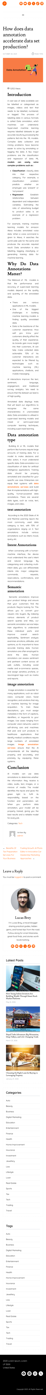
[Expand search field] (4, 3)
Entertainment (12, 1128)
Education (10, 1122)
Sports (9, 1188)
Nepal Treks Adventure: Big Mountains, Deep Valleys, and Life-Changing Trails (22, 1035)
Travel (9, 1210)
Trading (9, 1205)
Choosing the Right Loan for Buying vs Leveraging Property (22, 1074)
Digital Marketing (13, 1117)
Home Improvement (15, 1144)
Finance (9, 1133)
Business (10, 1111)
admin (20, 835)
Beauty (9, 1106)
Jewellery (10, 1161)
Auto (8, 1100)
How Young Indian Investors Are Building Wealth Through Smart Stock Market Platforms (21, 996)
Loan (8, 1177)
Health (9, 1139)
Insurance (10, 1150)
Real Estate (11, 1183)
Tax (7, 1194)
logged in (19, 877)
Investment (11, 1155)
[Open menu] (23, 14)
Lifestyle (9, 1172)
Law (8, 1166)
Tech (20, 823)
